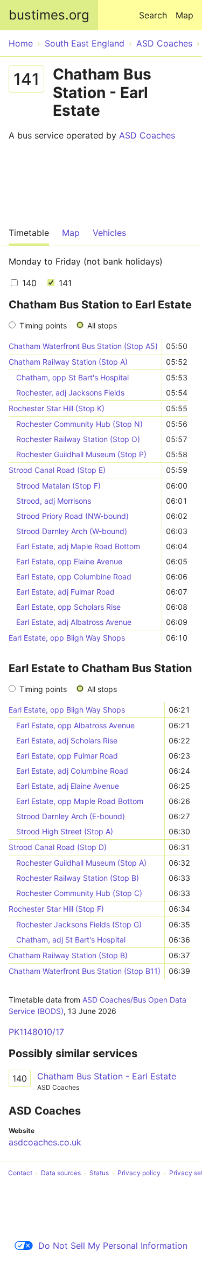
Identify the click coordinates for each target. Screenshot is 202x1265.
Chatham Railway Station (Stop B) (68, 955)
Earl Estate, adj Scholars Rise (66, 740)
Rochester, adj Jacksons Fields (70, 392)
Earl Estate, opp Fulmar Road (67, 755)
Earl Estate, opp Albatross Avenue (75, 725)
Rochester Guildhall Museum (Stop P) (81, 454)
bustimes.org (49, 15)
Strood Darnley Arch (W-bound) (71, 531)
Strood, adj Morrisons (53, 500)
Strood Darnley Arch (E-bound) (70, 816)
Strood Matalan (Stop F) (58, 485)
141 (64, 283)
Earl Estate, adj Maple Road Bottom (78, 546)
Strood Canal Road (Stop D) (58, 847)
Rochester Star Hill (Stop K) (57, 408)
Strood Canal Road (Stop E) (57, 470)
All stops (102, 325)
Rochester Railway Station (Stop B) (77, 877)
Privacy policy (139, 1173)
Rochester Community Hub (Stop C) (79, 893)
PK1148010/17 (36, 1031)
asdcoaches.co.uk (45, 1142)
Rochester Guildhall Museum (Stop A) (81, 862)
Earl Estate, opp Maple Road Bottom (79, 801)
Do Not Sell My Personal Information (112, 1245)
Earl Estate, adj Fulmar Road (65, 591)
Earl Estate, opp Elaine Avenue (69, 561)
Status (99, 1173)
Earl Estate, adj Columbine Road (72, 770)
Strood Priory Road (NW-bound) (72, 516)
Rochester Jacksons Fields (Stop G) (79, 924)
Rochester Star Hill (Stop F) (56, 908)
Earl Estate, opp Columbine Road (73, 576)
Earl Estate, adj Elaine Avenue (67, 785)
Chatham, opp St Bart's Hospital (72, 377)
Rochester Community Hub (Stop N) (79, 424)
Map (184, 15)
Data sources (61, 1173)
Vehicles (109, 232)
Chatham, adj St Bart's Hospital (71, 939)
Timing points (43, 325)
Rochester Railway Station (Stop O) (78, 439)
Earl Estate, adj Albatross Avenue (73, 622)
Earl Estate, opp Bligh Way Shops (67, 637)
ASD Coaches (147, 135)
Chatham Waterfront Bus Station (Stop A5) (83, 346)
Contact (20, 1173)
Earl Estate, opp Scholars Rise (68, 606)
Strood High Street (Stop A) (64, 831)
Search (153, 15)
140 (28, 283)
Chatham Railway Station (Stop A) (68, 361)
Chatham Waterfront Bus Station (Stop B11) (85, 971)
